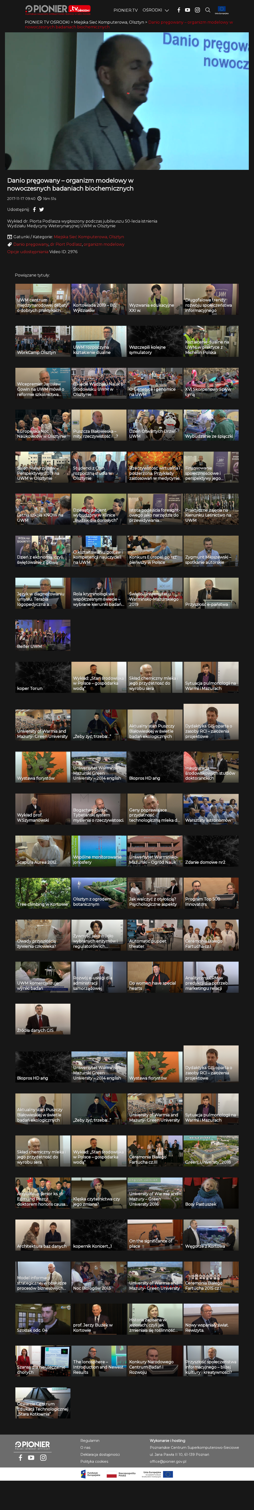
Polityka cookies (94, 1461)
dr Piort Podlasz (66, 244)
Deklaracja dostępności (100, 1454)
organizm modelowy (104, 244)
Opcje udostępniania (27, 251)
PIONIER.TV (126, 10)
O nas (85, 1447)
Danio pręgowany (30, 244)
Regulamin (89, 1440)
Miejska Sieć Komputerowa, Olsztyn (89, 237)
